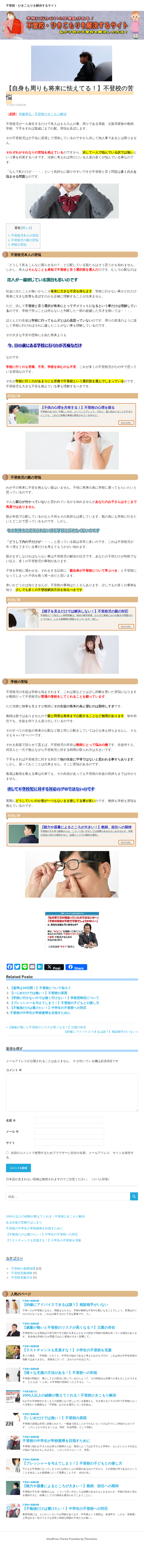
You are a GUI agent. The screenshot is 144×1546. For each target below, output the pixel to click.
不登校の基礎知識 (16, 104)
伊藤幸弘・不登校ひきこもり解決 (43, 114)
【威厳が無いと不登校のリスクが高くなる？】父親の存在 (47, 1027)
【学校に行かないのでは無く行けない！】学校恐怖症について (54, 998)
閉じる (26, 227)
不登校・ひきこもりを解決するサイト (31, 5)
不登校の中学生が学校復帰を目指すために (40, 1013)
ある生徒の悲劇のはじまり (24, 1222)
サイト (10, 1142)
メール (12, 1131)
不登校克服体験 (21, 1273)
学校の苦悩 (17, 244)
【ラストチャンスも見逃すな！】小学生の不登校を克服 (43, 1240)
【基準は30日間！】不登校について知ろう (40, 988)
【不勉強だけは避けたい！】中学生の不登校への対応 (48, 1008)
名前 (11, 1120)
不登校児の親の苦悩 (23, 240)
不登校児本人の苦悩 (23, 235)
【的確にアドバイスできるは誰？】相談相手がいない (100, 1031)
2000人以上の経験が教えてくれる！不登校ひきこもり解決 (45, 1216)
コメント (14, 1070)
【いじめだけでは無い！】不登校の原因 (38, 993)
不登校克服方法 (21, 1277)
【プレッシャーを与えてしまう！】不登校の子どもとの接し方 (54, 1003)
